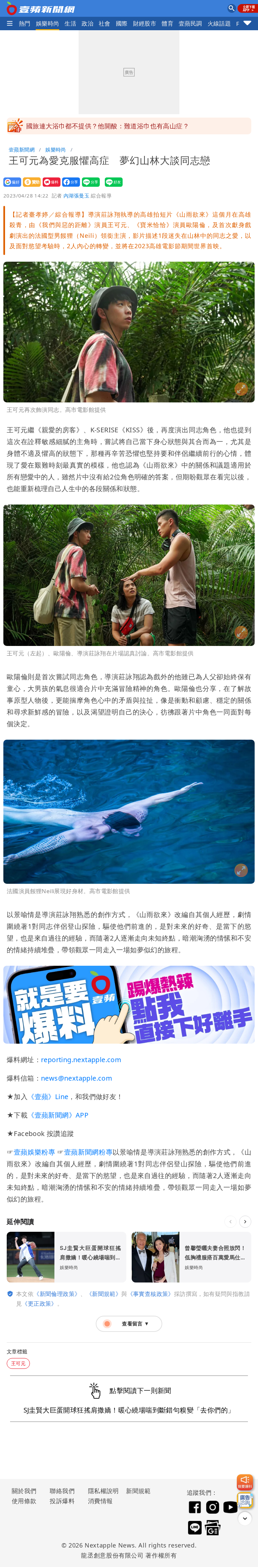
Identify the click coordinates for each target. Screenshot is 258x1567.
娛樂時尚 (47, 23)
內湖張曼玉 (76, 195)
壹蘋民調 (190, 23)
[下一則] (245, 1222)
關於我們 (24, 1491)
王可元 (18, 1363)
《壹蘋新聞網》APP (58, 1115)
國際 (122, 23)
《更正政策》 (39, 1303)
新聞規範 (138, 1491)
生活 (70, 23)
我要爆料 (49, 186)
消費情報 (100, 1501)
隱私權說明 (101, 1491)
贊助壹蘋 (30, 186)
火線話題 (219, 23)
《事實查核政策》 (150, 1294)
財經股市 (145, 23)
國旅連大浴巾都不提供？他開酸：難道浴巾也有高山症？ (107, 126)
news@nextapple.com (76, 1078)
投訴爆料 (62, 1501)
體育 (167, 23)
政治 (87, 23)
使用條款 (24, 1501)
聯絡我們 (62, 1491)
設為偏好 (10, 186)
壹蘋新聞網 (22, 149)
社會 (105, 23)
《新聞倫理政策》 (57, 1294)
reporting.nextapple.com (81, 1059)
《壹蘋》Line (48, 1096)
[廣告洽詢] (245, 1500)
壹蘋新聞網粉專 (88, 1152)
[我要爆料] (245, 1482)
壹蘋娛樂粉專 (34, 1152)
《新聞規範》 (103, 1294)
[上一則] (230, 1222)
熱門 (25, 23)
